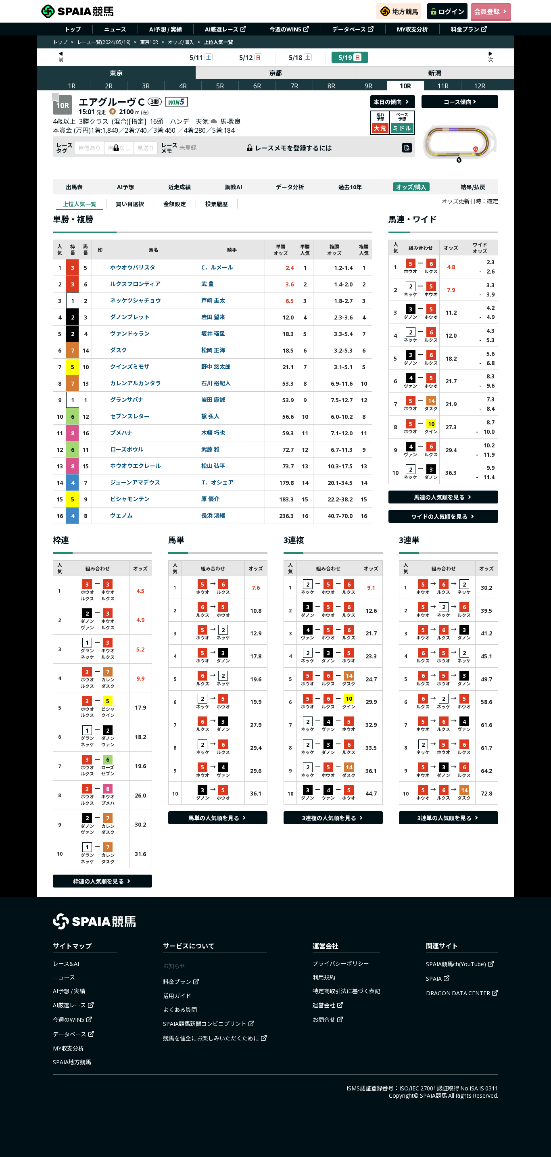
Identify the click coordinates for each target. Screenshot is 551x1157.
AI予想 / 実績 (165, 29)
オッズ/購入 (181, 41)
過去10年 (350, 187)
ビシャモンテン (130, 499)
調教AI (233, 187)
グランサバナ (127, 399)
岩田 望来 (213, 317)
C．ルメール (217, 267)
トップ (72, 29)
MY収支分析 (412, 29)
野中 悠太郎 (216, 366)
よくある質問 (180, 1009)
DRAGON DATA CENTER (458, 993)
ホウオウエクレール (135, 466)
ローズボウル (127, 449)
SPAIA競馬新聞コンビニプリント (204, 1023)
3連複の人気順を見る (329, 818)
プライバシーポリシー (341, 963)
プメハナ (121, 432)
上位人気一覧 (79, 204)
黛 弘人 (210, 416)
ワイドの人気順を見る (439, 516)
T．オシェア (217, 482)
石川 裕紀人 (216, 383)
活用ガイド (177, 995)
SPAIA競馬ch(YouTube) (456, 964)
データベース (349, 29)
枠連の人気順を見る (98, 881)
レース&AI (66, 963)
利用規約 (324, 977)
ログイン (451, 11)
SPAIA (434, 978)
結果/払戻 (473, 187)
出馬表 (74, 187)
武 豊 (207, 284)
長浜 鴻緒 (213, 515)
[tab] (79, 204)
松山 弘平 (213, 466)
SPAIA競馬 (433, 1095)
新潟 (434, 72)
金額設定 (174, 204)
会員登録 (487, 11)
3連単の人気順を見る (444, 818)
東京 (116, 72)
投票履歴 (216, 204)
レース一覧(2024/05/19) (103, 41)
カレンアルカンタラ (135, 383)
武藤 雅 (210, 449)
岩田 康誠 (213, 399)
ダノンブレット (130, 317)
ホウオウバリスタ (132, 267)
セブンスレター (130, 416)
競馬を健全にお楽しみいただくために (211, 1038)
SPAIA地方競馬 (72, 1062)
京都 (275, 72)
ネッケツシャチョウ (135, 300)
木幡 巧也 (213, 432)
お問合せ (324, 1019)
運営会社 (324, 1005)
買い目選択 (130, 204)
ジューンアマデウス (135, 482)
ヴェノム (121, 515)
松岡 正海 (213, 350)
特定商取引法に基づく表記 (346, 991)
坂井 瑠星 (213, 333)
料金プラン (465, 29)
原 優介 (210, 499)
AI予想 (125, 187)
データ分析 (290, 187)
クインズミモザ (130, 366)
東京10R (149, 41)
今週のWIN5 (285, 29)
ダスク (118, 350)
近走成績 (179, 187)
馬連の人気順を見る (439, 497)
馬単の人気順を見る (213, 818)
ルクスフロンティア (135, 284)
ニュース (115, 29)
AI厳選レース (221, 29)
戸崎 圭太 (213, 300)
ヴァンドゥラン (130, 333)
